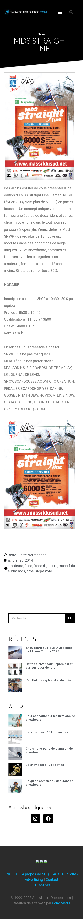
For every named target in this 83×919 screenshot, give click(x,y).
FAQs (55, 874)
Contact (52, 879)
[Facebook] (48, 818)
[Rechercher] (70, 618)
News (41, 34)
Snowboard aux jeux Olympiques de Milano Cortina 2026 (49, 649)
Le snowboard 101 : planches (47, 732)
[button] (60, 12)
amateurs (15, 566)
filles (28, 566)
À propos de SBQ (35, 874)
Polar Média (61, 903)
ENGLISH (12, 874)
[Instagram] (35, 818)
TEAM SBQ (43, 885)
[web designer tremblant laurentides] (37, 861)
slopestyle (43, 571)
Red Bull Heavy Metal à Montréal (49, 680)
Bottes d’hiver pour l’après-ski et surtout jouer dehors (49, 665)
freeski (39, 566)
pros (30, 571)
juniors (51, 566)
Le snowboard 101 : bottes (45, 765)
